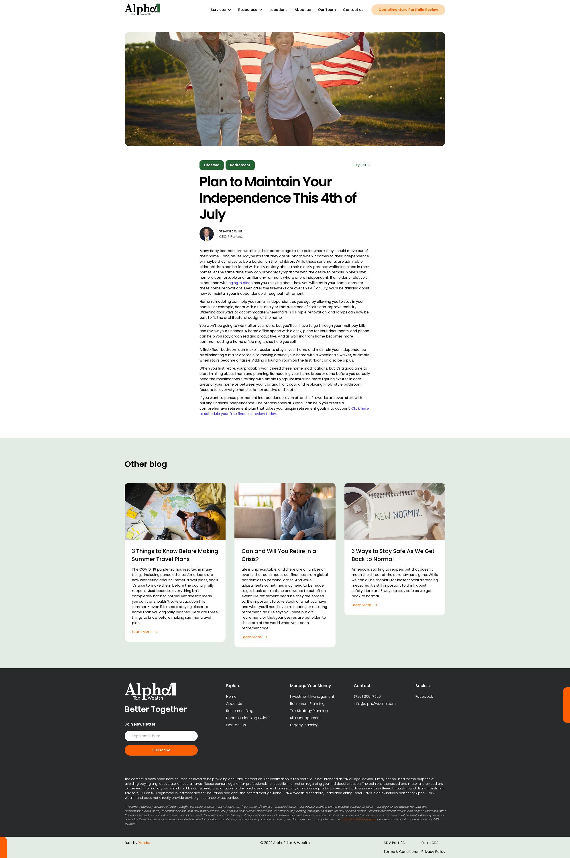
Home (231, 696)
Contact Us (236, 725)
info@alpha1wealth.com (375, 703)
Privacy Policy (433, 851)
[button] (221, 10)
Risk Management (305, 717)
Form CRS (429, 842)
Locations (278, 9)
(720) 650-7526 (367, 696)
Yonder (144, 842)
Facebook (424, 696)
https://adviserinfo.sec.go (359, 819)
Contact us (353, 9)
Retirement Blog (239, 710)
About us (303, 9)
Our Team (327, 9)
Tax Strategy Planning (309, 710)
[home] (142, 10)
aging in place (240, 282)
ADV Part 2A (394, 842)
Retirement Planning (307, 703)
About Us (234, 703)
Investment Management (312, 696)
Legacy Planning (304, 725)
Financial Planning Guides (248, 717)
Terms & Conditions (400, 851)
